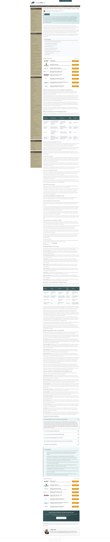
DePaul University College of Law (56, 71)
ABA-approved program (70, 306)
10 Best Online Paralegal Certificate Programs (36, 51)
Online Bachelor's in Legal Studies (59, 86)
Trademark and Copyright (34, 133)
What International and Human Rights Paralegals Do (53, 41)
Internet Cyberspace (34, 114)
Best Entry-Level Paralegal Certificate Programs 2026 (36, 57)
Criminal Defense (33, 89)
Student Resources (33, 33)
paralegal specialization (74, 35)
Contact (66, 0)
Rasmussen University (54, 64)
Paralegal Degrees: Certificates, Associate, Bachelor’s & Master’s (35, 74)
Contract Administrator (34, 142)
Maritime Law (33, 121)
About (63, 0)
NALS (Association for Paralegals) (48, 316)
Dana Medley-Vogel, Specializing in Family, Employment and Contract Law (36, 166)
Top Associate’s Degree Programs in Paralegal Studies (36, 60)
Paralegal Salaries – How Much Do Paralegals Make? (36, 14)
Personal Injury (33, 128)
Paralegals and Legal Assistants (74, 523)
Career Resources (33, 8)
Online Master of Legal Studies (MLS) (59, 79)
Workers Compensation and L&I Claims (35, 136)
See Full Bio (75, 532)
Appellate (32, 80)
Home (36, 6)
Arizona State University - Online (56, 74)
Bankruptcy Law (33, 82)
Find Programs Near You (61, 517)
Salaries (74, 6)
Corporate (32, 87)
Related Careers (33, 140)
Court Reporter (33, 144)
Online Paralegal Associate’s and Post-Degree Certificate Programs (63, 65)
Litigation (32, 119)
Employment (32, 96)
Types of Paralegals (33, 65)
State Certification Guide (34, 48)
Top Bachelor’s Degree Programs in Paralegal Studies (36, 63)
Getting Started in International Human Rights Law (52, 51)
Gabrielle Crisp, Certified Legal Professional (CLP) (35, 161)
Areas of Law (33, 77)
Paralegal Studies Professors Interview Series (36, 69)
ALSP (32, 138)
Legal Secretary (33, 147)
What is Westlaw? (33, 29)
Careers (48, 6)
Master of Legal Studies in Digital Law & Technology (61, 489)
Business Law (33, 84)
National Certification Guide (34, 45)
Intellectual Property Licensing (35, 110)
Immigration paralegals (60, 181)
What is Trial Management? (35, 27)
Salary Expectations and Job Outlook (50, 49)
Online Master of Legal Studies (58, 72)
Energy (32, 98)
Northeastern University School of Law (57, 78)
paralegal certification (57, 322)
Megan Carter (51, 10)
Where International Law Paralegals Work (51, 43)
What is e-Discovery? (34, 25)
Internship (32, 22)
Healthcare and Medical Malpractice (36, 105)
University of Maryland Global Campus (57, 85)
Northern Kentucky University (55, 68)
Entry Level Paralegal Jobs (34, 12)
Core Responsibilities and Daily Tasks (51, 44)
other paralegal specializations (57, 100)
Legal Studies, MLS (57, 75)
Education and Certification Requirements (51, 48)
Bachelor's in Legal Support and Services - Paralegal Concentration (63, 61)
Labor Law (32, 117)
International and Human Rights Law (36, 112)
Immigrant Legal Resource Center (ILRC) (49, 311)
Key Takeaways (47, 54)
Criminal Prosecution (34, 91)
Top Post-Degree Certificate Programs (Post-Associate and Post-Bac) (36, 54)
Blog (68, 0)
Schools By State (61, 6)
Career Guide (33, 41)
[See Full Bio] (77, 532)
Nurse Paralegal (33, 149)
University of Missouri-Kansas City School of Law (59, 82)
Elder (31, 94)
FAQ (31, 43)
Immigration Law (33, 107)
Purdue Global (52, 60)
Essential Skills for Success (49, 46)
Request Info (75, 64)
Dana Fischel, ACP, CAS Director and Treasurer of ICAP (36, 154)
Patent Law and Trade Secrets (35, 126)
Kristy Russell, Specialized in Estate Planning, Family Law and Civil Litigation (36, 157)
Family (32, 103)
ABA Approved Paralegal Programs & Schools (36, 36)
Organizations (33, 20)
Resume (32, 10)
